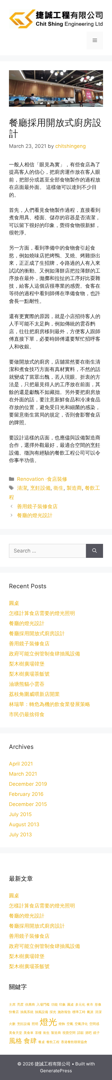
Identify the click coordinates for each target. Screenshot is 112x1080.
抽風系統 (26, 1012)
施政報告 (64, 1012)
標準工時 (78, 1012)
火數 (12, 1024)
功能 (54, 1005)
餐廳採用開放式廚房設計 (37, 633)
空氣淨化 (81, 1024)
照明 (35, 1024)
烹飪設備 (40, 488)
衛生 (58, 488)
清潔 (22, 488)
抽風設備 (41, 1012)
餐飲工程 (52, 1042)
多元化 (80, 1005)
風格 (15, 1041)
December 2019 (28, 784)
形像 (98, 1005)
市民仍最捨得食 (27, 714)
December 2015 (28, 804)
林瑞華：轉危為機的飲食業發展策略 (49, 704)
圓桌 (14, 603)
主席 (12, 1005)
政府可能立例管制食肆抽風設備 (44, 654)
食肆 (30, 1041)
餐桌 (41, 1042)
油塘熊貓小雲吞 (27, 684)
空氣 (70, 1024)
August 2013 (24, 824)
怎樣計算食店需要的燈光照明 (42, 613)
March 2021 (23, 774)
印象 (62, 1005)
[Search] (94, 551)
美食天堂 (15, 1033)
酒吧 (88, 1033)
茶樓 (38, 1033)
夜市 (90, 1005)
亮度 (20, 1005)
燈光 (48, 1022)
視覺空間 (69, 1033)
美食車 (28, 1033)
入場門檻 (43, 1005)
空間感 (94, 1024)
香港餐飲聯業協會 (74, 1042)
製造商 (74, 488)
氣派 (90, 1012)
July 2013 (20, 835)
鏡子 (96, 1033)
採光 (53, 1012)
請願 (80, 1033)
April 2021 (21, 764)
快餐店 (14, 1012)
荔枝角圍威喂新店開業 (34, 694)
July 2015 (20, 814)
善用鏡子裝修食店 (37, 506)
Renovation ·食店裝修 (42, 479)
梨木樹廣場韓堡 (27, 664)
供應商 (30, 1005)
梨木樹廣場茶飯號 (29, 674)
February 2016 (26, 794)
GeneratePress (56, 1070)
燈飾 (62, 1024)
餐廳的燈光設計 (35, 515)
